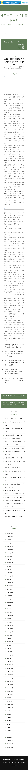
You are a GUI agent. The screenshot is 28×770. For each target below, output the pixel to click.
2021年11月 (10, 704)
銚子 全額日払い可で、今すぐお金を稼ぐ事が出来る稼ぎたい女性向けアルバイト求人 (14, 372)
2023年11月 (10, 625)
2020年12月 (10, 740)
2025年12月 (10, 543)
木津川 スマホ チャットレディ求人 (14, 396)
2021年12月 (10, 701)
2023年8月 (10, 635)
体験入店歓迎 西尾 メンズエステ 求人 (14, 458)
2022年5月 (10, 684)
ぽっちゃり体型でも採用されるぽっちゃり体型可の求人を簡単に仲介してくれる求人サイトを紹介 (15, 504)
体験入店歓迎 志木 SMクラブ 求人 (13, 435)
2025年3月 (10, 572)
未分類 (14, 56)
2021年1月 (9, 737)
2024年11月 (10, 586)
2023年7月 (10, 638)
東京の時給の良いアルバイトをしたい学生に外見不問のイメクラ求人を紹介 (14, 363)
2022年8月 (10, 674)
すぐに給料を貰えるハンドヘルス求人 (14, 497)
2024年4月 (10, 609)
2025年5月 (10, 566)
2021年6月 (10, 721)
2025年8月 (10, 556)
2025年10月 (10, 549)
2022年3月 (10, 691)
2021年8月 (10, 714)
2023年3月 (10, 651)
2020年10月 (10, 747)
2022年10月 (10, 668)
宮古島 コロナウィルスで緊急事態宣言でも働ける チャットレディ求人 (14, 404)
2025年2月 (10, 576)
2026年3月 (10, 533)
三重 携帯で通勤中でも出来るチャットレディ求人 (14, 61)
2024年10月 (10, 589)
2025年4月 (10, 569)
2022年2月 (10, 694)
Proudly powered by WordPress (13, 762)
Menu (5, 33)
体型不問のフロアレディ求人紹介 (13, 467)
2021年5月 (10, 724)
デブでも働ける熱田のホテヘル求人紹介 (15, 494)
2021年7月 (10, 717)
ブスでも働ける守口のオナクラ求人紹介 (15, 448)
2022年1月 (10, 698)
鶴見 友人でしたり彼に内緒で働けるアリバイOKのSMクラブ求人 (14, 381)
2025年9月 (10, 553)
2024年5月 (10, 605)
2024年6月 (10, 602)
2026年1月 (10, 539)
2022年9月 (10, 671)
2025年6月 (10, 563)
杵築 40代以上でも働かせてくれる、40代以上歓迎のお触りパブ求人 (14, 354)
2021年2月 (10, 734)
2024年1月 (10, 618)
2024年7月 (10, 599)
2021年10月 (10, 707)
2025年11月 (10, 546)
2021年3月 (10, 730)
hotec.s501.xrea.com (11, 67)
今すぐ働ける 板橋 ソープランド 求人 (14, 516)
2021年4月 (10, 727)
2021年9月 (10, 711)
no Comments (16, 69)
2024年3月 (10, 612)
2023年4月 (10, 648)
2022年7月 (10, 678)
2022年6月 (10, 681)
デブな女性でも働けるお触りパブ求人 (14, 438)
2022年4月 (10, 688)
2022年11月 (10, 665)
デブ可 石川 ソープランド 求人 (12, 490)
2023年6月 (10, 642)
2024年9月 (10, 592)
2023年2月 (10, 655)
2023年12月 (10, 622)
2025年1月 (10, 579)
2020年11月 (10, 744)
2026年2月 (10, 536)
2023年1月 (10, 658)
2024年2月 (10, 615)
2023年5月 (10, 645)
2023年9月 (10, 632)
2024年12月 (10, 582)
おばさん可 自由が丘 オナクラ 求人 (13, 418)
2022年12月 (10, 661)
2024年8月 (10, 595)
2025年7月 (10, 559)
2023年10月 (10, 628)
